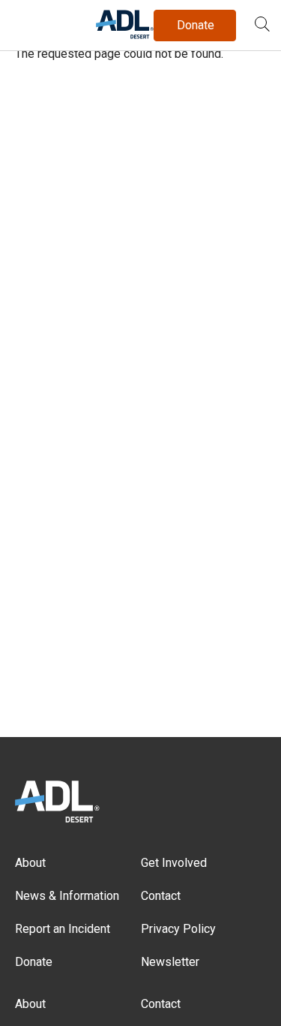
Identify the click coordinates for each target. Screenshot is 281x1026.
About (30, 863)
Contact (161, 896)
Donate (33, 962)
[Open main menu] (29, 22)
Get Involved (174, 863)
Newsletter (170, 962)
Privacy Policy (178, 929)
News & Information (67, 896)
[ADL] (125, 36)
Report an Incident (62, 929)
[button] (262, 25)
